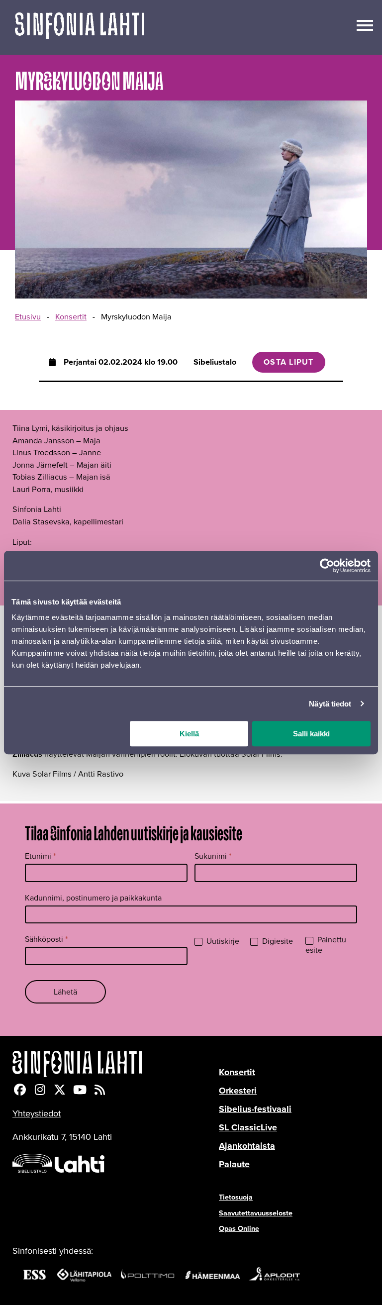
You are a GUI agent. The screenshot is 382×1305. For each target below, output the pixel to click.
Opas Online (239, 1228)
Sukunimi (213, 856)
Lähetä (65, 992)
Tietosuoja (236, 1197)
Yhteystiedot (36, 1113)
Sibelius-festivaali (255, 1109)
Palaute (234, 1164)
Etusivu (28, 317)
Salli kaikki (311, 733)
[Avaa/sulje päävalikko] (365, 24)
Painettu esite (325, 945)
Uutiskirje (221, 941)
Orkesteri (238, 1090)
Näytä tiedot (330, 704)
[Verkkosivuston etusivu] (79, 27)
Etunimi (40, 856)
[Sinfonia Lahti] (115, 1064)
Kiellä (189, 733)
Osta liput (289, 362)
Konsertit (71, 317)
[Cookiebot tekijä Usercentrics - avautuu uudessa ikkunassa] (327, 565)
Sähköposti (46, 939)
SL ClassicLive (248, 1127)
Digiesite (276, 941)
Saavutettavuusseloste (255, 1212)
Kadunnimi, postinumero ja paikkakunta (93, 897)
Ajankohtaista (247, 1145)
